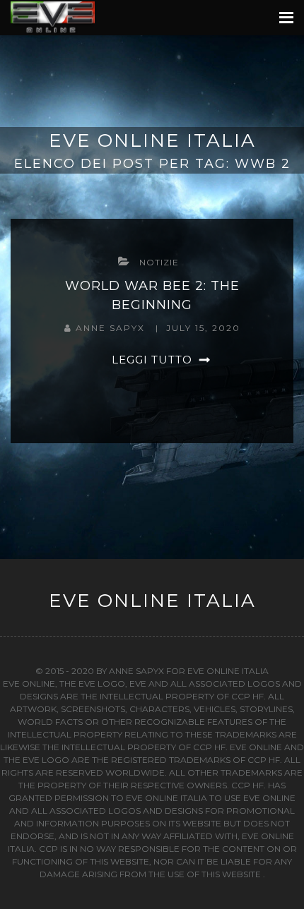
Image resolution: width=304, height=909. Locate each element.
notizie (159, 262)
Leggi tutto (152, 359)
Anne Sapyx (112, 328)
